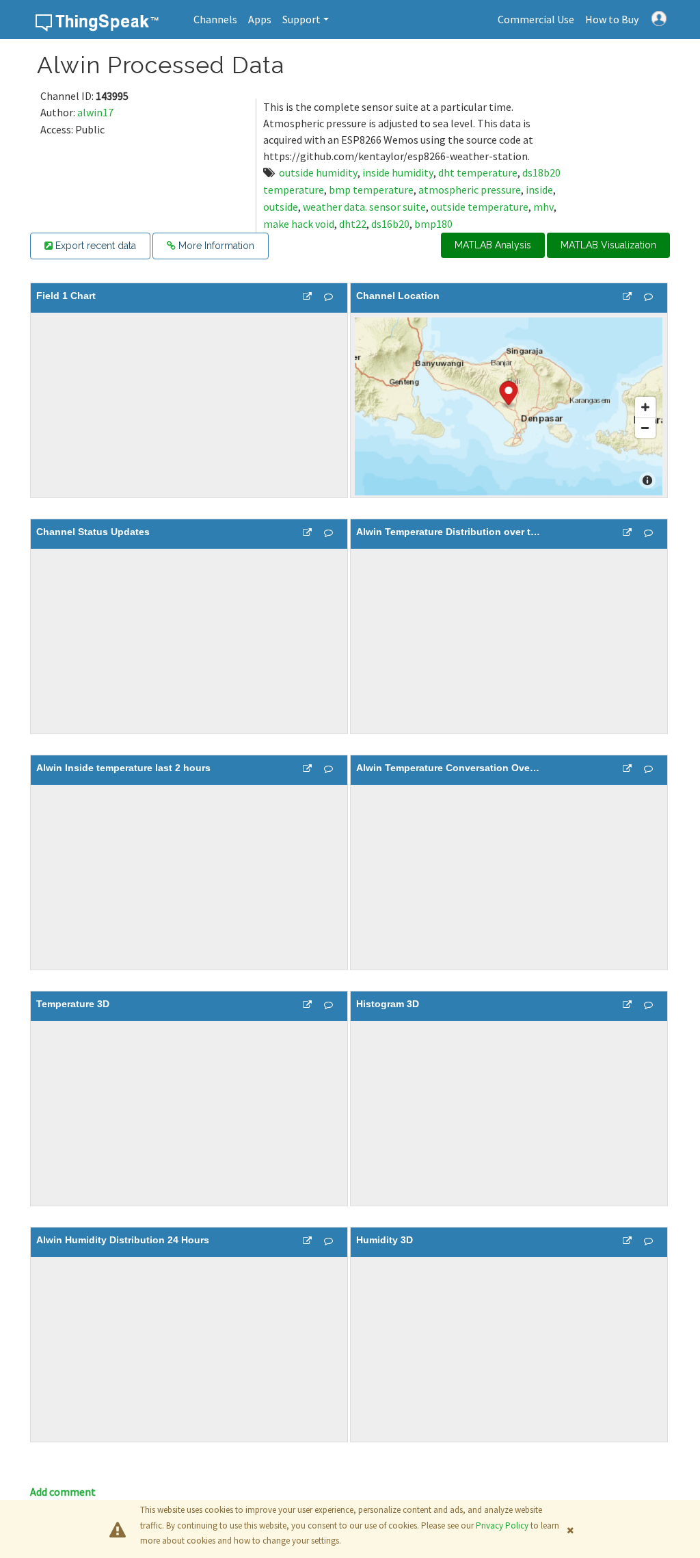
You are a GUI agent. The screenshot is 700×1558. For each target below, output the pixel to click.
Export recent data (94, 245)
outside (280, 206)
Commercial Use (536, 19)
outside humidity (318, 172)
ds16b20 (390, 224)
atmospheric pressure (469, 189)
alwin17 (95, 112)
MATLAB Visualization (608, 244)
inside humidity (397, 172)
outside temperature (479, 206)
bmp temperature (371, 189)
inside (539, 189)
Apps (259, 19)
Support (301, 19)
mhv (543, 206)
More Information (215, 245)
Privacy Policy (502, 1525)
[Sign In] (659, 17)
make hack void (298, 224)
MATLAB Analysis (493, 244)
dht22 (352, 224)
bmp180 (433, 224)
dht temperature (477, 172)
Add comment (63, 1491)
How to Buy (611, 19)
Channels (215, 19)
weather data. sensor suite (364, 206)
